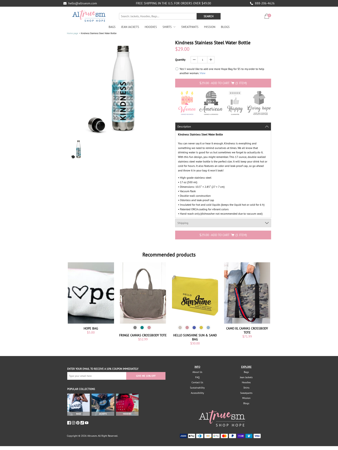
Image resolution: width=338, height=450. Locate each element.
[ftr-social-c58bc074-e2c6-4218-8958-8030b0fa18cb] (74, 423)
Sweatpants (189, 27)
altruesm (92, 435)
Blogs (225, 27)
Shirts (167, 27)
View (202, 73)
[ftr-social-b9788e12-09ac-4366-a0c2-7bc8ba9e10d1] (78, 423)
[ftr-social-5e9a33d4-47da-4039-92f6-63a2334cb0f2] (82, 423)
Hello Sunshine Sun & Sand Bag (195, 337)
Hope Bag (91, 328)
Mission (209, 27)
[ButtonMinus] (194, 59)
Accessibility (197, 392)
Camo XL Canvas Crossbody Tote (247, 330)
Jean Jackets (130, 27)
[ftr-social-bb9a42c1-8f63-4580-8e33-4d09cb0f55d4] (87, 423)
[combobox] (158, 16)
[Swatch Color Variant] (135, 327)
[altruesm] (89, 16)
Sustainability (197, 387)
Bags (112, 27)
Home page (72, 33)
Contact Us (197, 382)
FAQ (197, 377)
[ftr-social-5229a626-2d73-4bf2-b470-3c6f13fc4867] (69, 423)
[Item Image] (91, 293)
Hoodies (151, 27)
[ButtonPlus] (210, 59)
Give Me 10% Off (146, 375)
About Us (197, 372)
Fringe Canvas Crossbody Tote (143, 335)
